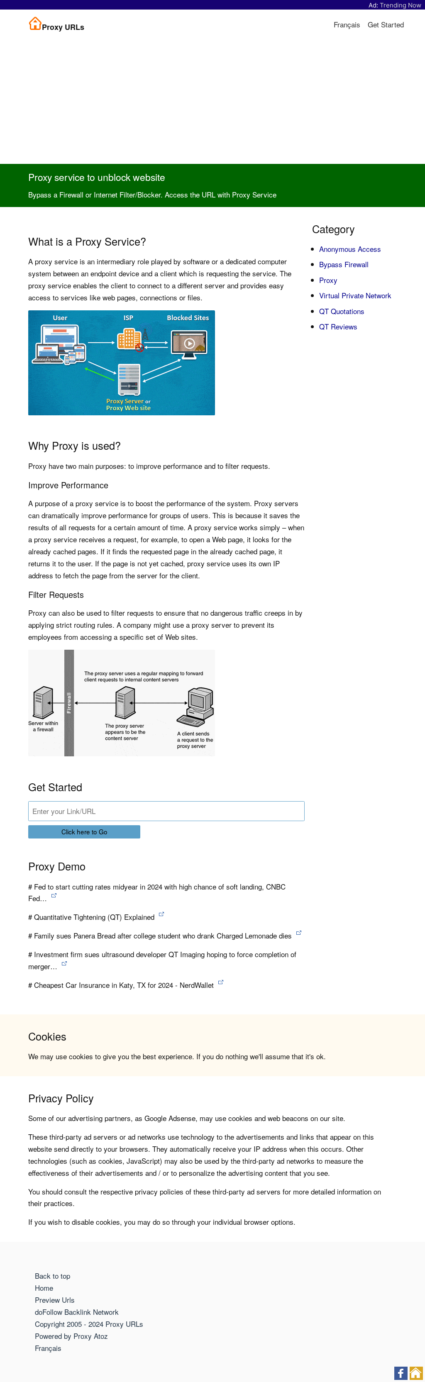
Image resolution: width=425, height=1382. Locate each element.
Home (44, 1287)
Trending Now (400, 5)
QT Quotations (341, 311)
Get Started (386, 24)
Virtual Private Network (355, 295)
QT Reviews (338, 326)
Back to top (52, 1275)
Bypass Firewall (344, 264)
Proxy (328, 280)
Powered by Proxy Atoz (71, 1336)
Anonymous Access (350, 249)
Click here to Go (84, 831)
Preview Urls (55, 1299)
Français (347, 24)
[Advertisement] (212, 102)
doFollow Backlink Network (77, 1311)
